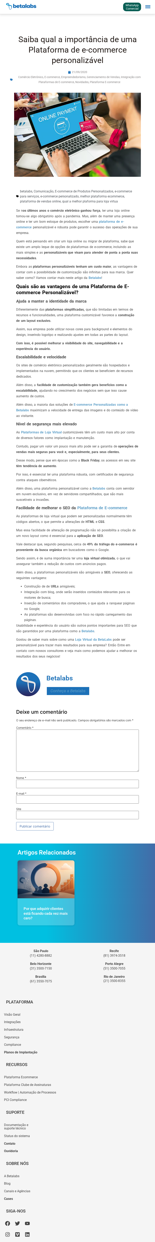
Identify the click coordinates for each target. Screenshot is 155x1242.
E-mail (21, 793)
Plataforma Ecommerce (21, 1077)
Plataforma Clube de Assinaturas (27, 1085)
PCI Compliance (15, 1100)
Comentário (25, 727)
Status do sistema (17, 1136)
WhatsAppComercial (132, 7)
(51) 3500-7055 (114, 968)
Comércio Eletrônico (30, 77)
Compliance (12, 1045)
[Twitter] (17, 1223)
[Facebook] (7, 1223)
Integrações (12, 1022)
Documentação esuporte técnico (16, 1126)
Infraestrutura (13, 1030)
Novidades (82, 82)
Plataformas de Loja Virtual (41, 432)
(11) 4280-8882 (41, 955)
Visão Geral (12, 1014)
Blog (7, 1183)
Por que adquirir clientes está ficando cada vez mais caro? (46, 913)
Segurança (11, 1037)
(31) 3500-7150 (41, 968)
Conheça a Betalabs (68, 691)
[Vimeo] (17, 1234)
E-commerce (52, 77)
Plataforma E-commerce (105, 82)
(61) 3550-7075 (41, 981)
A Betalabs (11, 1176)
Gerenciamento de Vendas (103, 77)
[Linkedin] (27, 1234)
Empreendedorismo (73, 77)
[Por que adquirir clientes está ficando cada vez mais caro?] (46, 879)
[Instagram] (7, 1234)
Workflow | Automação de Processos (30, 1092)
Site (18, 809)
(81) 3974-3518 (114, 955)
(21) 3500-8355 (114, 981)
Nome (21, 778)
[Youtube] (27, 1223)
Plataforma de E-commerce (101, 507)
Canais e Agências (17, 1191)
